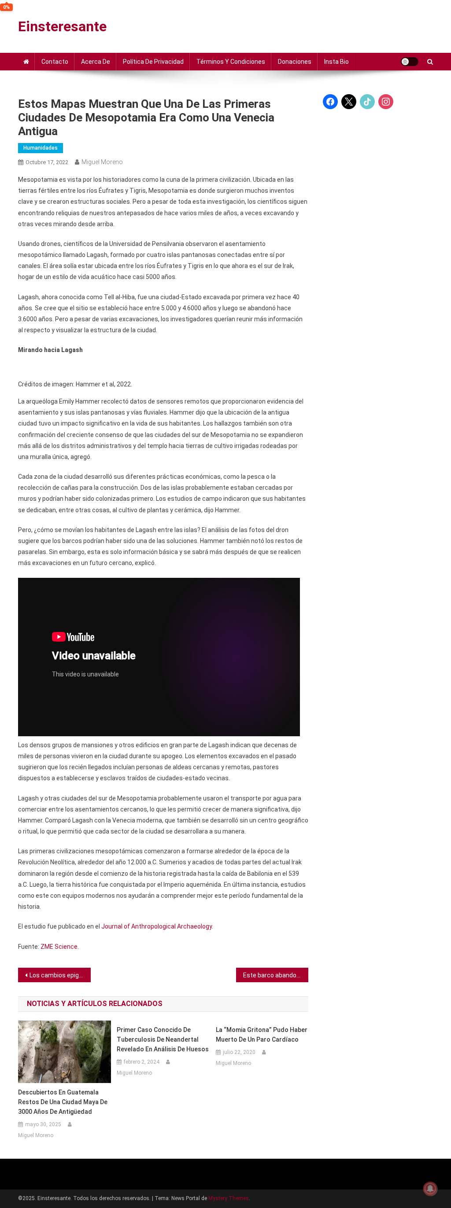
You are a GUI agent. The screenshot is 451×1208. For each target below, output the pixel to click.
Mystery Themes (228, 1198)
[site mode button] (409, 61)
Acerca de (95, 61)
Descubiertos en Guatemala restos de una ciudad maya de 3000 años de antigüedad (62, 1102)
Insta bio (336, 61)
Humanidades (40, 148)
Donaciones (294, 61)
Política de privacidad (153, 61)
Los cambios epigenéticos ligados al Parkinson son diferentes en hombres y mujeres (60, 975)
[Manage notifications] (430, 1189)
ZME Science (59, 946)
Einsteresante (62, 26)
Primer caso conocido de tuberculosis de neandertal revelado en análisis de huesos (163, 1039)
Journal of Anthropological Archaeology (156, 926)
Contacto (54, 61)
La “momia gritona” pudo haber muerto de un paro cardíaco (261, 1034)
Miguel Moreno (102, 161)
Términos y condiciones (230, 61)
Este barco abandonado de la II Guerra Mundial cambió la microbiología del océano (276, 975)
